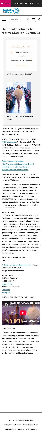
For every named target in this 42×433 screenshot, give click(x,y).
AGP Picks (5, 3)
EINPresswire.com (10, 142)
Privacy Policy (31, 429)
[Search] (28, 19)
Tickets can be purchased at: (13, 161)
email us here (7, 284)
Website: (5, 265)
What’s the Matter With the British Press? (21, 3)
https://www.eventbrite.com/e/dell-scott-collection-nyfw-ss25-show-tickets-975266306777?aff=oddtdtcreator (18, 167)
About (11, 420)
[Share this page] (39, 19)
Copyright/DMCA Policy (14, 429)
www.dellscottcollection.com (20, 265)
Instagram (6, 293)
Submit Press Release (12, 425)
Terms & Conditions (30, 425)
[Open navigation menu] (4, 19)
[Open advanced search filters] (33, 19)
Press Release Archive (24, 420)
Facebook (6, 290)
